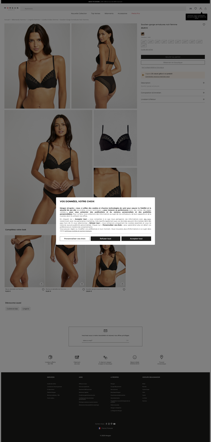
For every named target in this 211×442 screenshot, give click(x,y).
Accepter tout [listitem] (136, 239)
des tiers (147, 219)
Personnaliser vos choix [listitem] (74, 239)
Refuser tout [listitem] (105, 239)
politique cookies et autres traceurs (78, 231)
